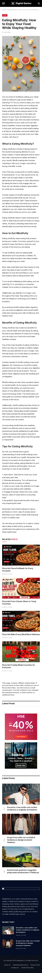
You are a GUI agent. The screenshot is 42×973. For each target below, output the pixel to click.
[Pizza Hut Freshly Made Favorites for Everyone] (21, 651)
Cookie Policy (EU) (27, 967)
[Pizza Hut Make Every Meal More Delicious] (21, 621)
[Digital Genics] (20, 3)
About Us (7, 965)
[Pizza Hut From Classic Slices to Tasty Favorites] (21, 588)
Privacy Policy (35, 965)
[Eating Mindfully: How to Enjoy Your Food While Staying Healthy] (21, 91)
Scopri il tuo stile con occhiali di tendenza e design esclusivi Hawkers (21, 839)
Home (4, 9)
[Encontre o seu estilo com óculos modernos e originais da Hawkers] (21, 794)
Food (5, 15)
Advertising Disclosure (20, 965)
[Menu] (3, 3)
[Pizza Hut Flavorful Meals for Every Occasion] (21, 555)
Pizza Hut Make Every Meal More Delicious (21, 634)
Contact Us (15, 967)
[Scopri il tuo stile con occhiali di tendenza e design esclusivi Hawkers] (21, 824)
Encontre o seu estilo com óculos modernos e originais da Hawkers (27, 930)
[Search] (38, 3)
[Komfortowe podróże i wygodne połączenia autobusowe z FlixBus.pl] (21, 856)
